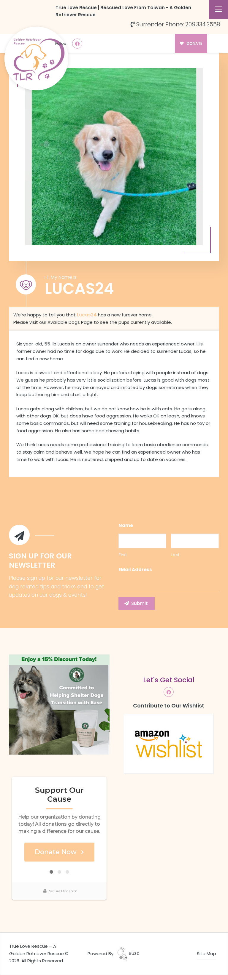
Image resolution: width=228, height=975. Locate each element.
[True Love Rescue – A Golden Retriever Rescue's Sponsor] (59, 704)
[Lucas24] (114, 156)
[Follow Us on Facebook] (77, 44)
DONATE (194, 43)
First (123, 554)
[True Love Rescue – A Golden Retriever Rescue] (36, 58)
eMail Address (135, 570)
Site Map (206, 953)
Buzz (133, 953)
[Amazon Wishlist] (168, 743)
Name (125, 526)
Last (175, 554)
